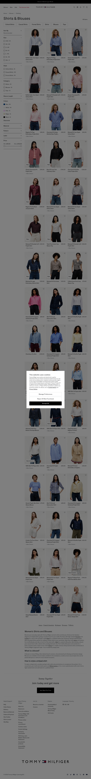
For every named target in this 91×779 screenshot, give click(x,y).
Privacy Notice (33, 389)
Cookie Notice (52, 387)
